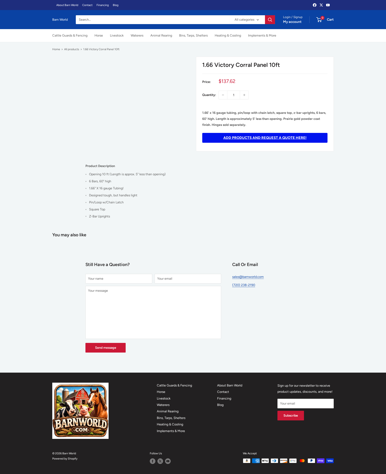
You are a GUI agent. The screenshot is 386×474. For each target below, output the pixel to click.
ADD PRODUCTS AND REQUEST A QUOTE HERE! (265, 138)
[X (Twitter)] (321, 5)
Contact (87, 5)
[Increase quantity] (244, 95)
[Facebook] (314, 5)
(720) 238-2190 (243, 285)
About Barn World (67, 5)
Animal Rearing (161, 35)
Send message (105, 348)
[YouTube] (328, 5)
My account (292, 22)
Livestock (117, 35)
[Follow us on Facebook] (152, 461)
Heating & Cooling (228, 35)
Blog (115, 5)
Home (56, 49)
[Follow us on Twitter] (160, 461)
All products (71, 49)
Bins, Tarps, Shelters (193, 35)
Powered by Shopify (64, 458)
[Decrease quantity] (223, 95)
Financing (102, 5)
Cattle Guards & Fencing (69, 35)
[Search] (270, 19)
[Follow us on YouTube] (168, 461)
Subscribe (290, 415)
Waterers (137, 35)
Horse (98, 35)
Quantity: (209, 95)
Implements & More (262, 35)
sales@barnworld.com (248, 277)
